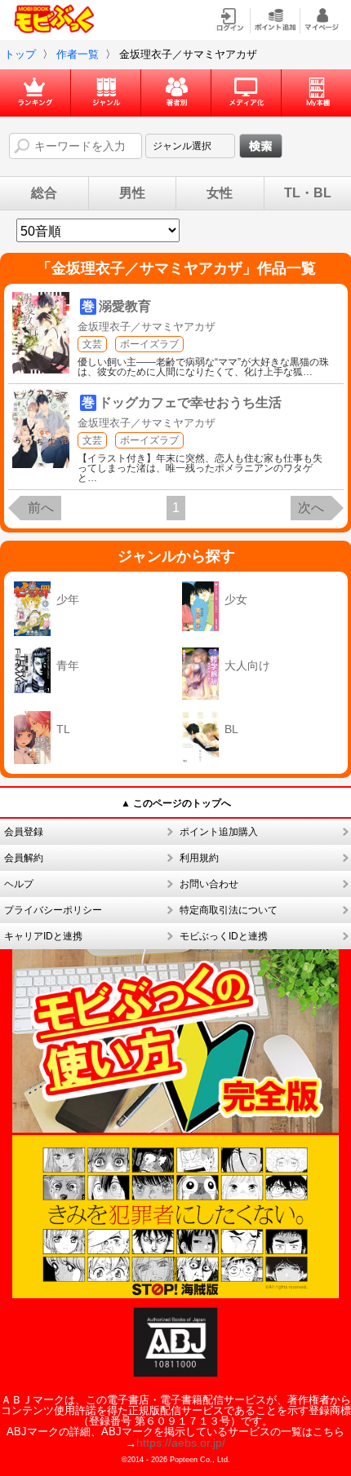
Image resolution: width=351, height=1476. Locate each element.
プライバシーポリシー (53, 910)
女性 (220, 193)
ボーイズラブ (149, 344)
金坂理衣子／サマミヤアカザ (146, 326)
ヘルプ (18, 884)
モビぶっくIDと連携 (224, 936)
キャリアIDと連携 (43, 936)
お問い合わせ (209, 884)
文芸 (92, 344)
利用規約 (199, 858)
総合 (44, 193)
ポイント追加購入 (219, 831)
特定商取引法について (229, 910)
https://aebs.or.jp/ (180, 1442)
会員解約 (23, 858)
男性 (132, 193)
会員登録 (23, 831)
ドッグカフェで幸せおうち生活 (190, 402)
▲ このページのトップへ (176, 803)
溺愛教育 (125, 306)
